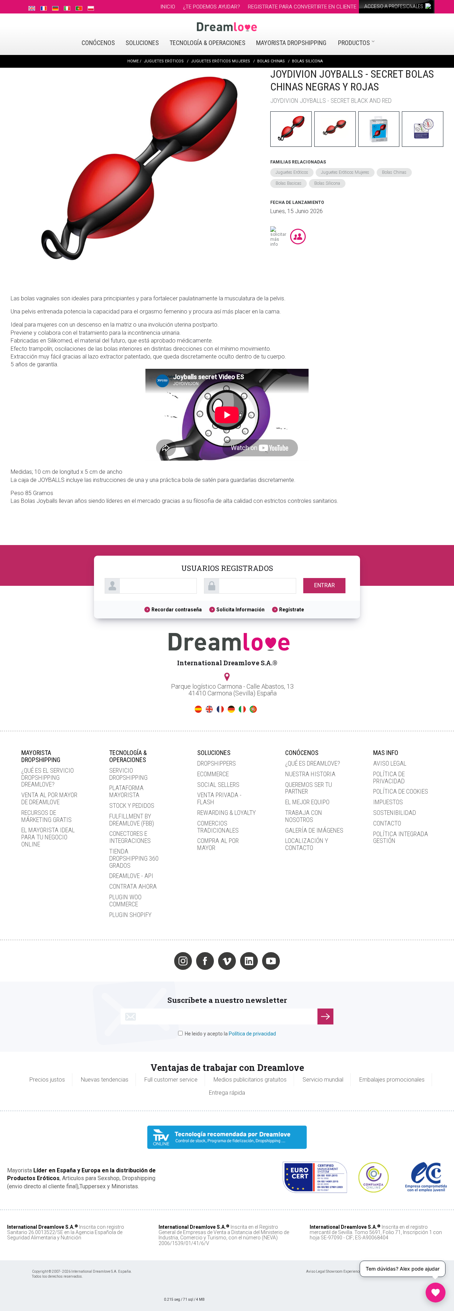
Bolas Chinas (394, 172)
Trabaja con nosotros (303, 816)
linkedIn (249, 961)
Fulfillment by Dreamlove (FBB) (131, 819)
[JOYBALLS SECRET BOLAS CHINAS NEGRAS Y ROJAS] (136, 174)
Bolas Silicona (327, 183)
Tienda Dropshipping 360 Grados (134, 858)
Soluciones (142, 42)
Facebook (205, 961)
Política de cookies (400, 791)
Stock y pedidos (131, 805)
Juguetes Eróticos (292, 172)
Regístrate (291, 609)
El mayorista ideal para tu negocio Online (48, 837)
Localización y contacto (306, 844)
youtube (271, 961)
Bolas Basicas (288, 183)
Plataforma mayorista (126, 791)
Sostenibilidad (394, 812)
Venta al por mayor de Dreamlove (49, 798)
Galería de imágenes (314, 830)
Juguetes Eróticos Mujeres (345, 172)
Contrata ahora (133, 886)
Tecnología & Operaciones (207, 42)
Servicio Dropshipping (128, 774)
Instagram (183, 961)
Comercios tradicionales (218, 827)
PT (253, 709)
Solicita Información (240, 609)
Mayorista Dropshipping (291, 42)
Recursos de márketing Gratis (46, 816)
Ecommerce (213, 774)
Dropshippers (216, 763)
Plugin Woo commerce (125, 900)
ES (198, 709)
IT (242, 709)
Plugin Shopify (130, 914)
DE (231, 709)
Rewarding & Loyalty (226, 812)
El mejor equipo (307, 802)
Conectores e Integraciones (130, 837)
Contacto (387, 823)
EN (209, 709)
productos (354, 42)
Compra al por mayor (218, 844)
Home (133, 61)
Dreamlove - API (131, 875)
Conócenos (98, 42)
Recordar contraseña (176, 609)
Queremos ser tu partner (308, 788)
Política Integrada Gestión (400, 837)
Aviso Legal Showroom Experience (333, 1271)
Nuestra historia (310, 774)
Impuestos (388, 802)
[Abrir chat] (435, 1292)
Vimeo (227, 961)
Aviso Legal (389, 763)
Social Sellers (218, 784)
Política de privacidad (389, 777)
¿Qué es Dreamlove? (312, 763)
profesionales (394, 6)
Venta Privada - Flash (219, 798)
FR (220, 709)
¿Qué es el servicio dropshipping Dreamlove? (47, 777)
